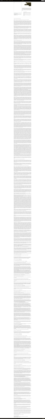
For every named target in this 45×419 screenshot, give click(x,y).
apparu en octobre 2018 (20, 370)
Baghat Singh (27, 270)
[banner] (1, 0)
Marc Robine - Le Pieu (20, 364)
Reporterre (24, 285)
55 (28, 108)
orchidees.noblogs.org (20, 324)
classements (10, 0)
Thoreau (17, 387)
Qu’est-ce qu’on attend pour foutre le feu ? (25, 369)
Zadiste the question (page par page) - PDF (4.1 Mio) (27, 12)
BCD (22, 285)
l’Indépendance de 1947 (18, 270)
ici (25, 398)
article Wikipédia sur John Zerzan (25, 306)
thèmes (12, 0)
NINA (15, 362)
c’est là (25, 262)
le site (4, 0)
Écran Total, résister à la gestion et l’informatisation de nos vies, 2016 (20, 376)
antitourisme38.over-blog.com (18, 322)
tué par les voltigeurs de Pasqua (23, 365)
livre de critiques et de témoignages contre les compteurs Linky (23, 302)
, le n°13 (27, 339)
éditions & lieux (7, 0)
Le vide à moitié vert (28, 283)
